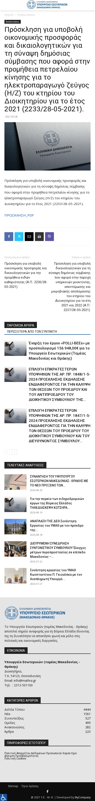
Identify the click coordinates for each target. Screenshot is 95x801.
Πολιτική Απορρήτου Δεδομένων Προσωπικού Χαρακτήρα (40, 753)
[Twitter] (19, 236)
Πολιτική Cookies (15, 758)
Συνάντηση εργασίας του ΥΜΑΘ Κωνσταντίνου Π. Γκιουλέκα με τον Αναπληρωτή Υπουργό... (56, 574)
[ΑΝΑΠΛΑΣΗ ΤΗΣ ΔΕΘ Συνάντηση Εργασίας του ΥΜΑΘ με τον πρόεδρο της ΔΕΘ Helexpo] (15, 526)
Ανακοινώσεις (26, 15)
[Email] (29, 236)
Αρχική (8, 15)
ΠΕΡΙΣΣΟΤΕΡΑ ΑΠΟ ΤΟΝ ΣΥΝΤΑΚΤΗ (32, 331)
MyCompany (83, 797)
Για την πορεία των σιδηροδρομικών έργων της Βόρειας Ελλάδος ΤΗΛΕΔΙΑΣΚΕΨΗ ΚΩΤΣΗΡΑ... (57, 503)
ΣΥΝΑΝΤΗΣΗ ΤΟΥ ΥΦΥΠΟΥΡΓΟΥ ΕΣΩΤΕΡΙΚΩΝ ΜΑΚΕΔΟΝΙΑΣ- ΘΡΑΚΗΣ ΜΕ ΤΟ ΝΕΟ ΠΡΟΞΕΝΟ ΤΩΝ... (59, 481)
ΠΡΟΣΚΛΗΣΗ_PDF (19, 215)
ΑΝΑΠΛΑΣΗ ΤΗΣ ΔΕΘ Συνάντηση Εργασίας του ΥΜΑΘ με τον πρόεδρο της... (57, 525)
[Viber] (49, 236)
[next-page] (14, 452)
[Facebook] (8, 236)
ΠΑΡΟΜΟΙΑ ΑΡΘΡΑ (20, 325)
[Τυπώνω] (39, 236)
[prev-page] (7, 452)
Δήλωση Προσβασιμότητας (21, 755)
